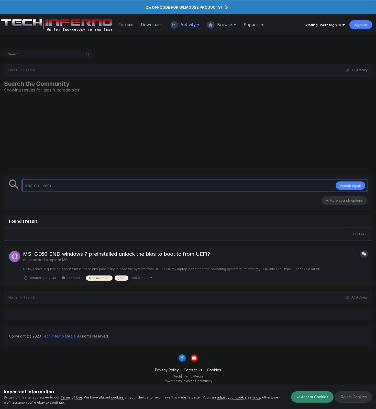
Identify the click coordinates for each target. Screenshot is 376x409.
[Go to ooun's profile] (14, 256)
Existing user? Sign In (323, 25)
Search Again (350, 185)
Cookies (214, 370)
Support (252, 24)
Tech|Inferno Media (58, 336)
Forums (125, 24)
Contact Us (193, 370)
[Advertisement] (188, 133)
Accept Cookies (314, 397)
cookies (117, 397)
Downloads (152, 24)
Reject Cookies (353, 397)
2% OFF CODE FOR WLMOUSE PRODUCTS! (184, 7)
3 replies (72, 278)
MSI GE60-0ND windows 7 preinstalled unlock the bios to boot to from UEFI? (116, 254)
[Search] (87, 54)
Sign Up (361, 25)
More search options (346, 200)
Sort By (359, 234)
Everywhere (66, 54)
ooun (27, 260)
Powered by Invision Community (188, 381)
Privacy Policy (167, 370)
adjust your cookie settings (238, 397)
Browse (224, 24)
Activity (188, 24)
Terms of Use (71, 397)
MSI (65, 260)
